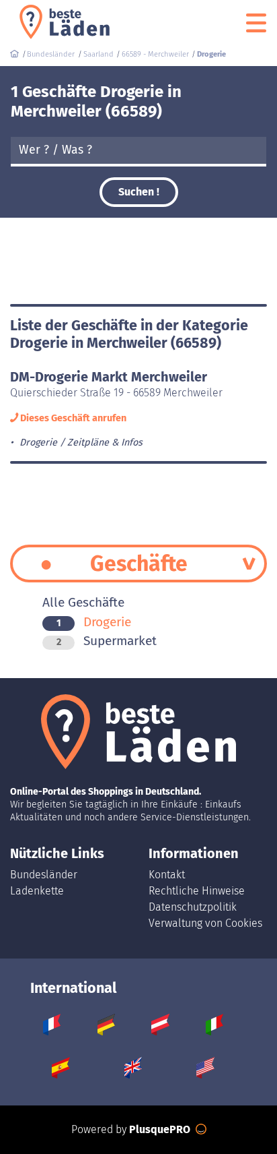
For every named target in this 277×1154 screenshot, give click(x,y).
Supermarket (106, 640)
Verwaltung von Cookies (205, 923)
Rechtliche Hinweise (197, 890)
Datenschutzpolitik (193, 907)
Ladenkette (37, 890)
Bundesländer (43, 874)
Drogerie (93, 622)
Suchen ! (138, 191)
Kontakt (167, 874)
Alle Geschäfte (83, 602)
